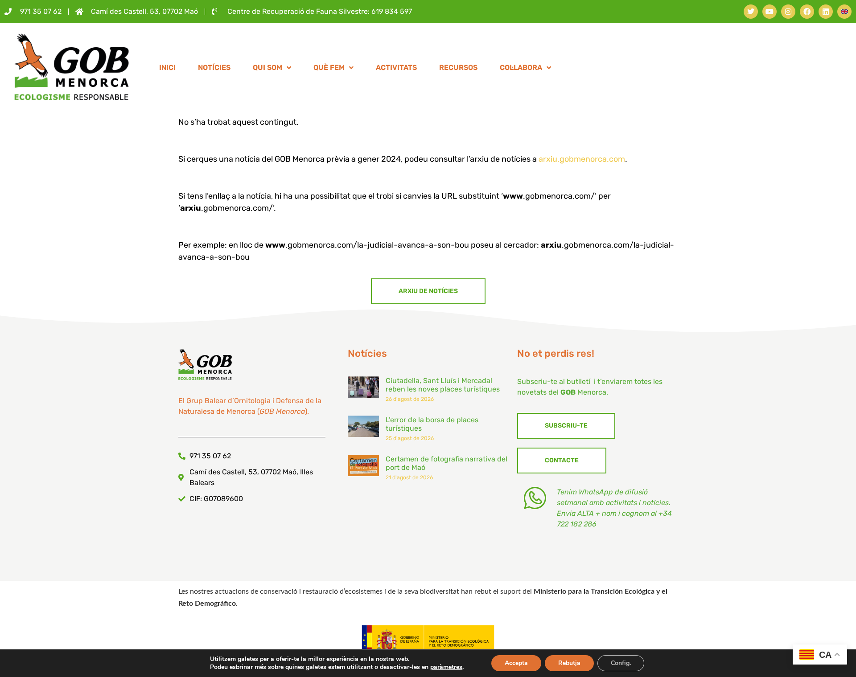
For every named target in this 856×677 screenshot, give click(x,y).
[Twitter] (751, 11)
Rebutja (569, 663)
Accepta (516, 663)
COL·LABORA (521, 67)
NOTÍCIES (214, 67)
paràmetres (446, 667)
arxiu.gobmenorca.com (582, 159)
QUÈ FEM (329, 67)
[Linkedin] (826, 11)
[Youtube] (769, 11)
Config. (621, 663)
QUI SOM (267, 67)
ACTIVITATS (396, 67)
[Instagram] (788, 11)
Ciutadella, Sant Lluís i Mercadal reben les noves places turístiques (443, 384)
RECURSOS (458, 67)
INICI (167, 67)
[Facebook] (807, 11)
